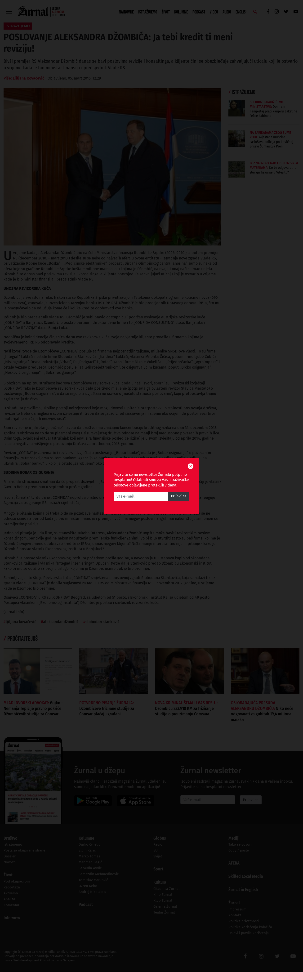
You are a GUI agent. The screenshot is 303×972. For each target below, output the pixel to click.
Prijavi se (179, 496)
